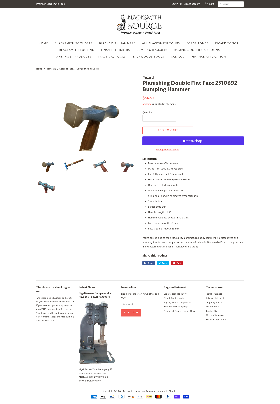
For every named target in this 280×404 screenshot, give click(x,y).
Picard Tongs (226, 43)
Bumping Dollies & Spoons (197, 50)
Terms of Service (214, 293)
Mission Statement (215, 315)
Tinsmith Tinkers (115, 50)
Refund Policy (213, 306)
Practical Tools (112, 57)
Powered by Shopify (167, 391)
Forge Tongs (198, 43)
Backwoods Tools (148, 57)
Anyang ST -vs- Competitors (177, 302)
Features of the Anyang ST (177, 306)
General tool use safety (175, 293)
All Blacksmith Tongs (161, 43)
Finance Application (209, 57)
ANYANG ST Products (73, 57)
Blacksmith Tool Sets (74, 43)
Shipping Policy (214, 302)
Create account (191, 4)
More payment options (167, 149)
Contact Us (211, 311)
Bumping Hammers (152, 50)
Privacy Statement (215, 298)
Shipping (147, 103)
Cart (211, 4)
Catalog (178, 57)
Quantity (147, 112)
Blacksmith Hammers (117, 43)
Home (43, 43)
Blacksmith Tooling (76, 50)
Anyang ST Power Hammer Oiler (179, 311)
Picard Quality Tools (174, 298)
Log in (174, 4)
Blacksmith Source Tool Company (139, 391)
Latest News (87, 287)
